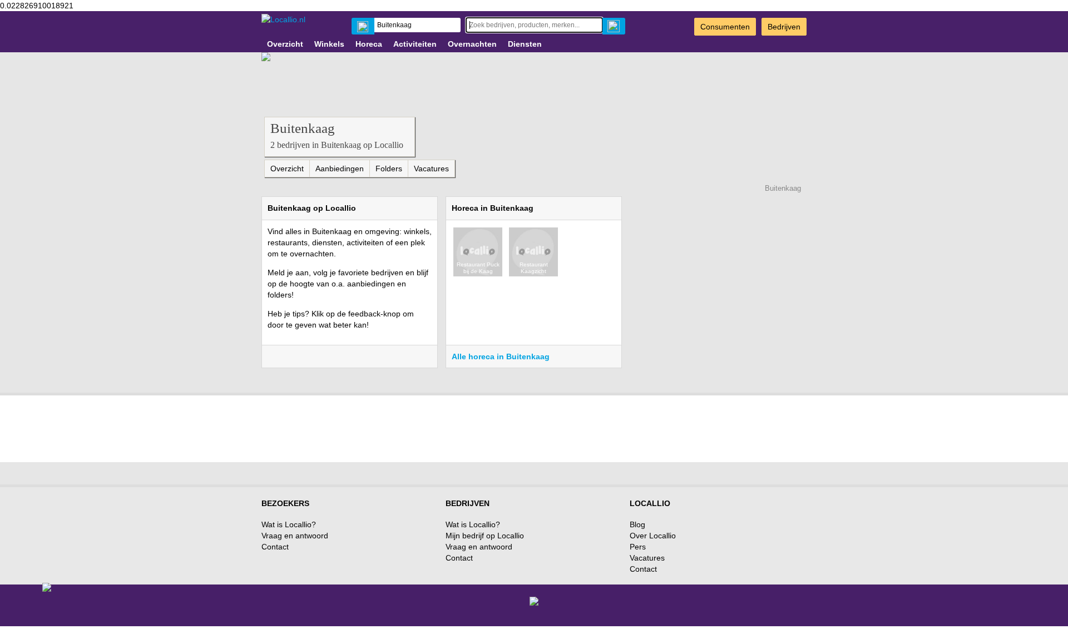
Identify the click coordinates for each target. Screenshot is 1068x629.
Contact (275, 546)
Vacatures (431, 168)
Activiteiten (415, 43)
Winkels (329, 43)
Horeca (368, 43)
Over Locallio (653, 535)
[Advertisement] (534, 426)
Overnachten (472, 43)
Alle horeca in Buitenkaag (501, 356)
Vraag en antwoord (294, 535)
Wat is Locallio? (288, 524)
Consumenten (725, 26)
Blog (637, 524)
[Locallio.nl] (283, 19)
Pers (638, 546)
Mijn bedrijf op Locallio (485, 535)
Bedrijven (784, 26)
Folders (388, 168)
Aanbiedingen (339, 168)
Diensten (525, 43)
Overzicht (285, 43)
